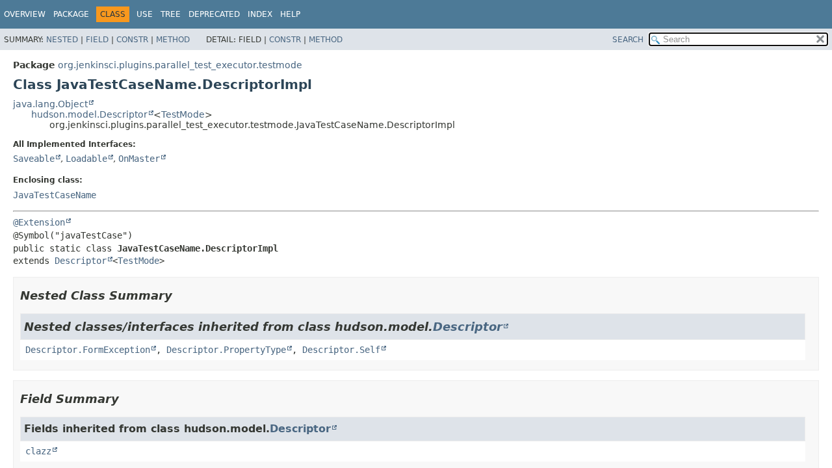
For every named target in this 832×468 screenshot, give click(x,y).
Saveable (34, 158)
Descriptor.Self (341, 349)
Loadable (86, 158)
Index (260, 14)
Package (71, 14)
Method (173, 39)
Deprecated (214, 14)
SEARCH (628, 39)
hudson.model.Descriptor (89, 114)
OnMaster (139, 158)
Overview (25, 14)
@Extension (39, 222)
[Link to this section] (181, 295)
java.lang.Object (50, 104)
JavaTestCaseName (54, 195)
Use (144, 14)
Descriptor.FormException (87, 349)
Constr (132, 39)
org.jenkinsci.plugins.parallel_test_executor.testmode (180, 65)
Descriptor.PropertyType (226, 349)
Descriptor (81, 260)
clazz (38, 451)
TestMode (183, 114)
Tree (171, 14)
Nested (62, 39)
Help (290, 14)
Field (97, 39)
